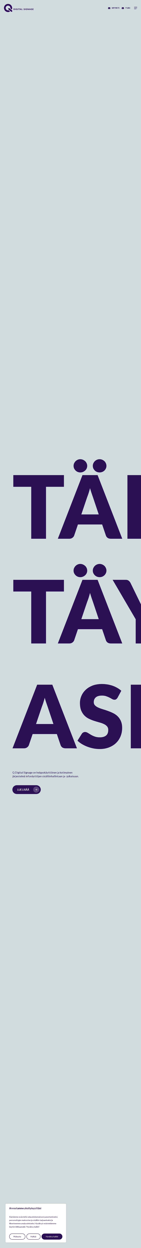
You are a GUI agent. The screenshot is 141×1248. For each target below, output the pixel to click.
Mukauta (17, 1236)
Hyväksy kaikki (52, 1236)
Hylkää (33, 1236)
